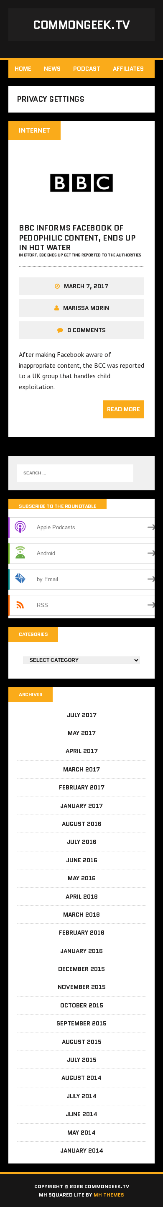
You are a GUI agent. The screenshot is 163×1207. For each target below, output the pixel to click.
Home (23, 68)
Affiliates (128, 68)
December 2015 (81, 969)
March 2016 (81, 914)
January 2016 (81, 951)
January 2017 (81, 806)
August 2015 (82, 1042)
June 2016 (81, 860)
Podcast (86, 68)
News (52, 68)
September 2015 (81, 1023)
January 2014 (81, 1150)
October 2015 (81, 1005)
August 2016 (82, 824)
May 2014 (81, 1132)
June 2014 (81, 1114)
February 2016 (81, 932)
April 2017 (82, 751)
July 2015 (82, 1060)
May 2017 (82, 733)
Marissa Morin (86, 308)
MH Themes (109, 1194)
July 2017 (82, 715)
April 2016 (82, 896)
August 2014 (81, 1078)
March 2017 (81, 769)
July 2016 (82, 842)
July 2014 (81, 1096)
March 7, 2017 (86, 286)
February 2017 (81, 787)
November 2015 (82, 987)
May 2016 (82, 878)
